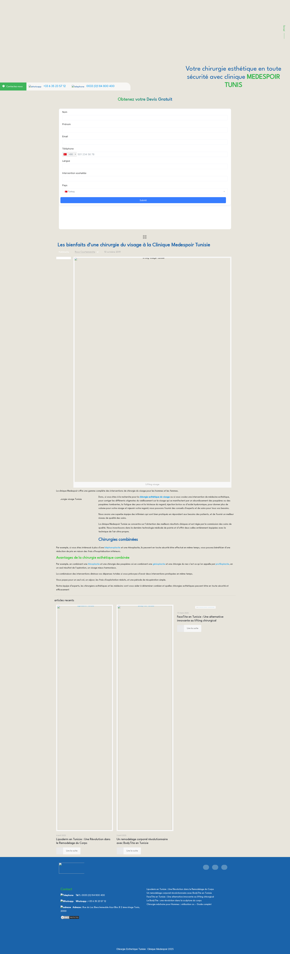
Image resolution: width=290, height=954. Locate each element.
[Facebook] (206, 867)
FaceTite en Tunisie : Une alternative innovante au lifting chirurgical (180, 897)
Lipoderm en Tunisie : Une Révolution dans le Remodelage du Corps (180, 889)
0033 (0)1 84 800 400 (100, 86)
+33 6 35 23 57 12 (55, 86)
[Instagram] (224, 867)
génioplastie (159, 564)
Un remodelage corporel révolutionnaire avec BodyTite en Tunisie (179, 893)
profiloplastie (222, 564)
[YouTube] (215, 867)
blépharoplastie (112, 548)
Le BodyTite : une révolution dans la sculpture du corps (174, 901)
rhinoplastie (94, 564)
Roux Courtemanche (85, 252)
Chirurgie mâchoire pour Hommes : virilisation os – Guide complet (179, 904)
